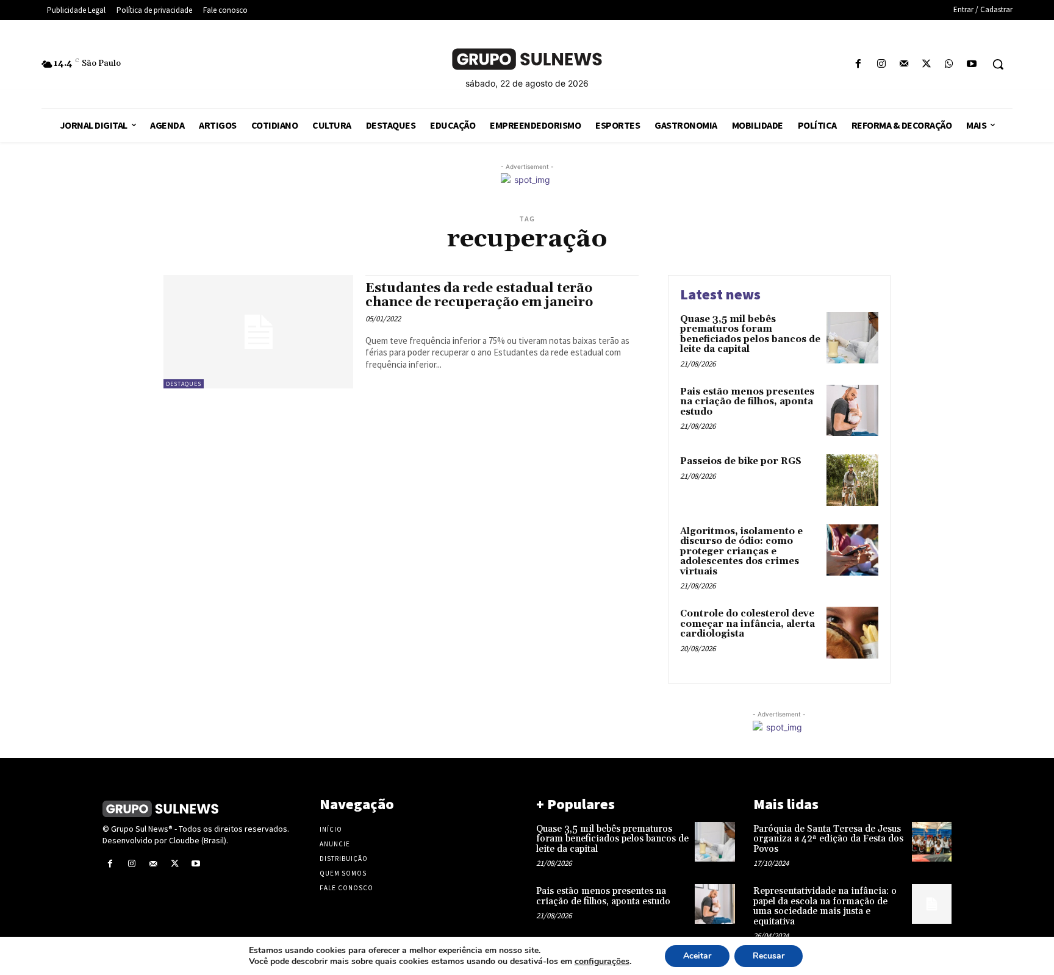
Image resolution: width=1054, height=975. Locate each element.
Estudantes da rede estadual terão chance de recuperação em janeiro (479, 295)
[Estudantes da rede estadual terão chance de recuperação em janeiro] (258, 332)
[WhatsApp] (949, 64)
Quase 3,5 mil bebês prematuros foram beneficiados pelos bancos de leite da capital (750, 334)
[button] (998, 64)
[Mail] (903, 64)
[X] (926, 64)
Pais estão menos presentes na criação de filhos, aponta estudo (747, 402)
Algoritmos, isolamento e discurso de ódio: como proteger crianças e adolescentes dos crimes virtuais (741, 551)
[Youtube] (972, 64)
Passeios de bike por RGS (740, 461)
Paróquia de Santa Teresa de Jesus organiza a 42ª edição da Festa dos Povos (828, 839)
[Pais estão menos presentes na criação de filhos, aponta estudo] (852, 411)
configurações (602, 961)
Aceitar (697, 956)
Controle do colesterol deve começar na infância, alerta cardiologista (747, 624)
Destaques (183, 384)
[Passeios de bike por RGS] (852, 480)
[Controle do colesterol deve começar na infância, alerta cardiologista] (852, 633)
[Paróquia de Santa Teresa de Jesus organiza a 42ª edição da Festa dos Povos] (932, 842)
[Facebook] (858, 64)
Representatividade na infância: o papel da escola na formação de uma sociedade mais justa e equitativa (825, 906)
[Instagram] (881, 64)
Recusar (768, 956)
